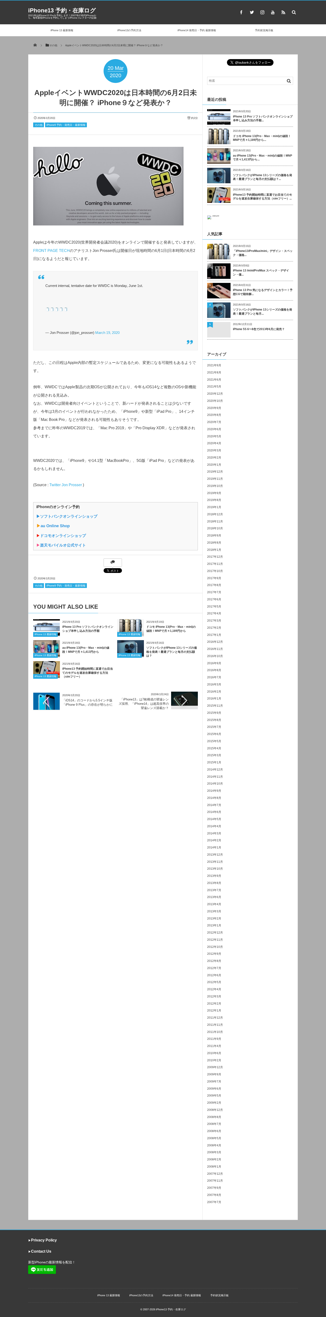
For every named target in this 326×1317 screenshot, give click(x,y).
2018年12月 (215, 514)
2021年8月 (214, 372)
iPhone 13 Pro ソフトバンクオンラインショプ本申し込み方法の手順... (263, 118)
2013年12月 (215, 854)
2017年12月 (215, 556)
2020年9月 (214, 408)
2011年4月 (214, 1046)
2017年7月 (214, 592)
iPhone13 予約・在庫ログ (62, 10)
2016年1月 (214, 698)
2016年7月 (214, 677)
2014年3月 (214, 833)
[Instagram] (262, 12)
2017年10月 (215, 571)
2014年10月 (215, 783)
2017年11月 (215, 564)
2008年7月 (214, 1124)
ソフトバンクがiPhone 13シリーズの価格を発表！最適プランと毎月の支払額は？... (262, 177)
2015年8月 (214, 720)
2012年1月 (214, 1010)
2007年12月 (215, 1173)
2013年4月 (214, 904)
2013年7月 (214, 890)
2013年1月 (214, 925)
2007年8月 (214, 1195)
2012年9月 (214, 953)
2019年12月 (215, 471)
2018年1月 (214, 549)
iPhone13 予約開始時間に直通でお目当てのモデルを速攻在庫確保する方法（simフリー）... (262, 196)
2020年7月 (214, 422)
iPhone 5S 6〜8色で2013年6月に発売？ (259, 329)
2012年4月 (214, 989)
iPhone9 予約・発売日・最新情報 (66, 124)
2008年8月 (214, 1117)
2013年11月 (215, 861)
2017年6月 (214, 599)
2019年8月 (214, 500)
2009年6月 (214, 1088)
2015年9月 (214, 713)
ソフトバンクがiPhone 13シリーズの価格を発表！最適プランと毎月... (262, 311)
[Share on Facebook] (241, 12)
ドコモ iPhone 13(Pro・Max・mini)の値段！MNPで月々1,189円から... (262, 138)
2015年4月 (214, 748)
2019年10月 (215, 486)
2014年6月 (214, 812)
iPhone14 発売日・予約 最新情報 (197, 30)
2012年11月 (215, 939)
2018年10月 (215, 528)
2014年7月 (214, 805)
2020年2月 (214, 457)
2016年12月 (215, 641)
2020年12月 (215, 393)
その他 (38, 124)
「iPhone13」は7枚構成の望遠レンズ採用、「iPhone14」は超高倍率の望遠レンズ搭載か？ (144, 704)
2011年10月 (215, 1032)
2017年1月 (214, 635)
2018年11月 (215, 521)
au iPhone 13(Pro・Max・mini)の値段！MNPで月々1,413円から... (262, 157)
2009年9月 (214, 1074)
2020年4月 (214, 443)
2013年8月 (214, 883)
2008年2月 (214, 1159)
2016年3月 (214, 684)
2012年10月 (215, 947)
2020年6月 (214, 429)
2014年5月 (214, 819)
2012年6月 (214, 975)
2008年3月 (214, 1152)
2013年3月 (214, 911)
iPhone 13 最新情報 (62, 30)
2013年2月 (214, 918)
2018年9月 (214, 535)
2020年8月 (214, 415)
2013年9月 (214, 876)
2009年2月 (214, 1102)
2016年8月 (214, 670)
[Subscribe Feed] (283, 12)
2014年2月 (214, 840)
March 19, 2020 (107, 333)
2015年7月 (214, 727)
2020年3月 (214, 450)
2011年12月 (215, 1017)
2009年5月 (214, 1095)
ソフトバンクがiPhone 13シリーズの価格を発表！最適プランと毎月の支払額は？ (171, 652)
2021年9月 (214, 365)
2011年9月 (214, 1039)
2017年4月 (214, 613)
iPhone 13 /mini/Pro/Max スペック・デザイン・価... (261, 272)
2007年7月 (214, 1202)
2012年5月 (214, 982)
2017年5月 (214, 606)
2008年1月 (214, 1166)
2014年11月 (215, 776)
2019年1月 (214, 507)
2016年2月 (214, 691)
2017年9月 (214, 578)
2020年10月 (215, 401)
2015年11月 (215, 705)
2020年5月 (214, 436)
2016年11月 (215, 649)
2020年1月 (214, 464)
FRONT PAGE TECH (51, 251)
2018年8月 (214, 542)
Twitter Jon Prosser (65, 485)
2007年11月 (215, 1180)
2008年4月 (214, 1145)
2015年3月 (214, 755)
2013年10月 (215, 868)
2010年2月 (214, 1060)
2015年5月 (214, 741)
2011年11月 (215, 1024)
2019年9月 (214, 493)
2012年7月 (214, 968)
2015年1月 (214, 762)
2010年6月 (214, 1053)
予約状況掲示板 (264, 30)
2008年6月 (214, 1131)
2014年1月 (214, 847)
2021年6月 (214, 379)
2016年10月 (215, 656)
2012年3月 (214, 996)
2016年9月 (214, 663)
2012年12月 (215, 932)
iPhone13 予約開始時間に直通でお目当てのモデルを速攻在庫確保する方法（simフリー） (87, 673)
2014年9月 (214, 790)
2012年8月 (214, 961)
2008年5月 (214, 1138)
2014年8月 (214, 798)
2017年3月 (214, 620)
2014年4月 (214, 826)
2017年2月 (214, 627)
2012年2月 (214, 1003)
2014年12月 (215, 769)
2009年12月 (215, 1067)
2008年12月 (215, 1110)
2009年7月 (214, 1081)
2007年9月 (214, 1187)
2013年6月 (214, 897)
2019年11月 (215, 478)
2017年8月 (214, 585)
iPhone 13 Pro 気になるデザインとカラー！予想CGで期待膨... (263, 292)
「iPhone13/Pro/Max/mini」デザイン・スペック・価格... (263, 253)
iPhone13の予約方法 (129, 30)
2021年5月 (214, 386)
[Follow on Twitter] (252, 12)
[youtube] (273, 12)
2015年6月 (214, 734)
